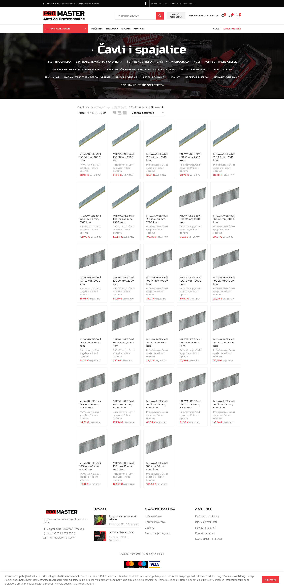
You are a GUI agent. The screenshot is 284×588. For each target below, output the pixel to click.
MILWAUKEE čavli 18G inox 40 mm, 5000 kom (90, 466)
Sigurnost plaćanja (155, 521)
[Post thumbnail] (100, 520)
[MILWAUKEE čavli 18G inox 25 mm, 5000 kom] (159, 383)
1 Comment (132, 524)
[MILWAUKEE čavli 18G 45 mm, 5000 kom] (192, 321)
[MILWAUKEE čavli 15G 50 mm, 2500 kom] (192, 135)
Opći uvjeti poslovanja (207, 516)
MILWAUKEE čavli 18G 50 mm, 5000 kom (224, 342)
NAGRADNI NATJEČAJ (208, 539)
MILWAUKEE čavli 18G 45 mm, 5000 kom (190, 342)
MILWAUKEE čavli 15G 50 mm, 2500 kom (190, 157)
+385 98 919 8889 (90, 3)
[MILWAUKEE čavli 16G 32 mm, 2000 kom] (192, 197)
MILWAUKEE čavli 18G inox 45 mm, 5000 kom (123, 466)
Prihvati (270, 580)
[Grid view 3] (119, 113)
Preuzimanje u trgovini (158, 533)
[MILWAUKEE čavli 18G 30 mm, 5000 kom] (92, 321)
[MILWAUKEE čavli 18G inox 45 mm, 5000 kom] (125, 444)
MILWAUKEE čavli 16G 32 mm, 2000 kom (190, 219)
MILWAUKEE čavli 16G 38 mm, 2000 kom (224, 219)
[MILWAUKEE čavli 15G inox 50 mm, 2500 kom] (125, 197)
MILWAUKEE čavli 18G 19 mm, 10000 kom (190, 280)
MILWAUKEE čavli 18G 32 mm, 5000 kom (123, 342)
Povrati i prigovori (205, 527)
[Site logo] (64, 15)
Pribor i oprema (99, 107)
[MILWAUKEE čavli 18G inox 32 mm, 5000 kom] (226, 383)
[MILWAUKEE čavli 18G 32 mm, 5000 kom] (125, 321)
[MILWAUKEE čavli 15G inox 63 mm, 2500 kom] (159, 197)
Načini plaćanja (153, 516)
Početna (82, 107)
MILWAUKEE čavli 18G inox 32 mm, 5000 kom (224, 404)
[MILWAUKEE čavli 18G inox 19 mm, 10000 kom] (125, 383)
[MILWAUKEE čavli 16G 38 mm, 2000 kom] (226, 197)
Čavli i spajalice (139, 107)
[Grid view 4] (124, 113)
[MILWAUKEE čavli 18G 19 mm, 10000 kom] (192, 259)
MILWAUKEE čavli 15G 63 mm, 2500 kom (224, 157)
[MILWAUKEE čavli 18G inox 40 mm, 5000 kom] (92, 444)
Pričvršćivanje (119, 107)
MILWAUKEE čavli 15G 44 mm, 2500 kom (157, 157)
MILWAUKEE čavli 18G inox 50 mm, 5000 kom (157, 466)
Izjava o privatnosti (206, 521)
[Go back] (94, 50)
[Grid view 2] (114, 113)
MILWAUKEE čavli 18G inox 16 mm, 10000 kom (90, 404)
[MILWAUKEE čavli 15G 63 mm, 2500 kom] (226, 135)
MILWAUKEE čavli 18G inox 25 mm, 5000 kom (157, 404)
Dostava (149, 527)
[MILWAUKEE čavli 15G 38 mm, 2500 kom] (125, 135)
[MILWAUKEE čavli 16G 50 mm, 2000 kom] (125, 259)
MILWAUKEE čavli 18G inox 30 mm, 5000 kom (190, 404)
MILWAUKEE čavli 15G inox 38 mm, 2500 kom (90, 219)
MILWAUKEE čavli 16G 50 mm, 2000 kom (123, 280)
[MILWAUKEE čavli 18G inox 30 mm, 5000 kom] (192, 383)
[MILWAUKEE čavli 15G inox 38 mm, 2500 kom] (92, 197)
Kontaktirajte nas (205, 533)
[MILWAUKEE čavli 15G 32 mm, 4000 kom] (92, 135)
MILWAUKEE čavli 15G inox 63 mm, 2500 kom (157, 219)
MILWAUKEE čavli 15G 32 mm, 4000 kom (90, 157)
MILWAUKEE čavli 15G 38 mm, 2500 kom (123, 157)
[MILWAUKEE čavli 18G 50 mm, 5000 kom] (226, 321)
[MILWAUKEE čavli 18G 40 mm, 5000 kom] (159, 321)
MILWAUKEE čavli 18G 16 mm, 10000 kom (157, 280)
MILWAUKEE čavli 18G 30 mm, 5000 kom (90, 342)
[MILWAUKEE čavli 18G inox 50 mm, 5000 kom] (159, 444)
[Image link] (61, 511)
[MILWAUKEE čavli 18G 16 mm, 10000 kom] (159, 259)
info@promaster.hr (52, 3)
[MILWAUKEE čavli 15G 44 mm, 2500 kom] (159, 135)
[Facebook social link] (146, 3)
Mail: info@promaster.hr (61, 537)
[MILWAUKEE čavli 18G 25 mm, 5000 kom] (226, 259)
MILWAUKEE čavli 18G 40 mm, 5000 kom (157, 342)
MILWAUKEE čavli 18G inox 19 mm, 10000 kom (123, 404)
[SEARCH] (160, 16)
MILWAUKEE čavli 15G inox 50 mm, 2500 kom (123, 219)
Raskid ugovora (176, 15)
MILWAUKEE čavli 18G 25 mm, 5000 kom (224, 280)
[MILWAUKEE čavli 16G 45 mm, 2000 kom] (92, 259)
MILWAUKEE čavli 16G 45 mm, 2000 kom (90, 280)
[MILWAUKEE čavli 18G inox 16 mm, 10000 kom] (92, 383)
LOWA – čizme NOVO (121, 532)
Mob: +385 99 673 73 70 (61, 533)
